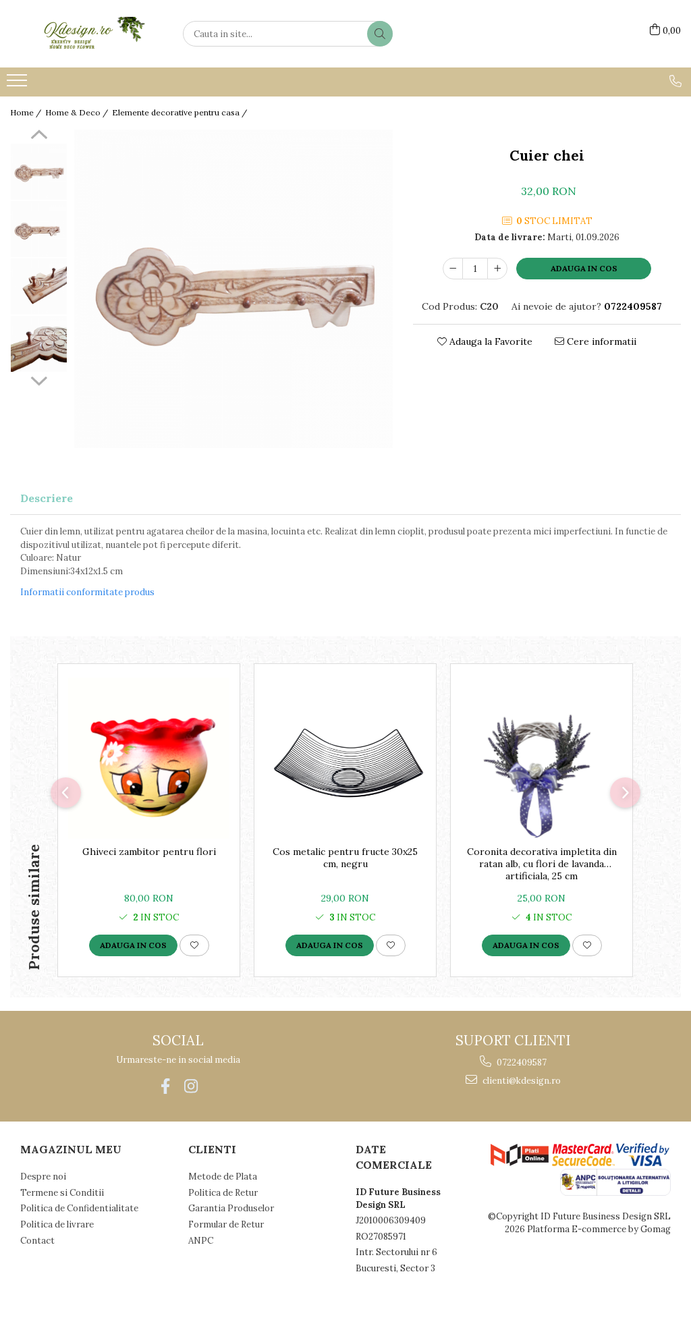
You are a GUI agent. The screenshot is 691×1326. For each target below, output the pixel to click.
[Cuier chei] (233, 289)
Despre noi (43, 1176)
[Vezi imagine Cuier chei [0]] (39, 172)
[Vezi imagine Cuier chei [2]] (39, 286)
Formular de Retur (226, 1224)
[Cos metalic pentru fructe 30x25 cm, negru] (345, 758)
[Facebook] (165, 1086)
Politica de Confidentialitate (79, 1208)
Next (39, 379)
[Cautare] (380, 34)
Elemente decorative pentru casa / (180, 112)
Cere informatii (600, 341)
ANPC (200, 1240)
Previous (39, 136)
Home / (26, 112)
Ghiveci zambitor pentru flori (149, 852)
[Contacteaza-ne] (675, 80)
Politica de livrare (57, 1224)
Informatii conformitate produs (87, 592)
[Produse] (18, 84)
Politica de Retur (223, 1192)
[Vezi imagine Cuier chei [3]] (39, 344)
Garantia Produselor (231, 1208)
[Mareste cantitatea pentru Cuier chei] (497, 268)
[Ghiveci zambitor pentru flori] (148, 758)
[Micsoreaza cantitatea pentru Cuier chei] (453, 268)
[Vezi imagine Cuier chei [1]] (39, 229)
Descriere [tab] (46, 498)
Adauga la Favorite (489, 341)
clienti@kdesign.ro (520, 1080)
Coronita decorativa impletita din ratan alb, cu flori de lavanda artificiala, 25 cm (542, 864)
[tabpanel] (233, 289)
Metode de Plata (222, 1176)
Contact (37, 1240)
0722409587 (521, 1062)
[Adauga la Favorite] (194, 945)
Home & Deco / (77, 112)
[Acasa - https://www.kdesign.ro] (77, 34)
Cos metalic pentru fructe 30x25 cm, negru (345, 858)
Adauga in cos (584, 268)
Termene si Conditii (62, 1192)
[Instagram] (190, 1086)
